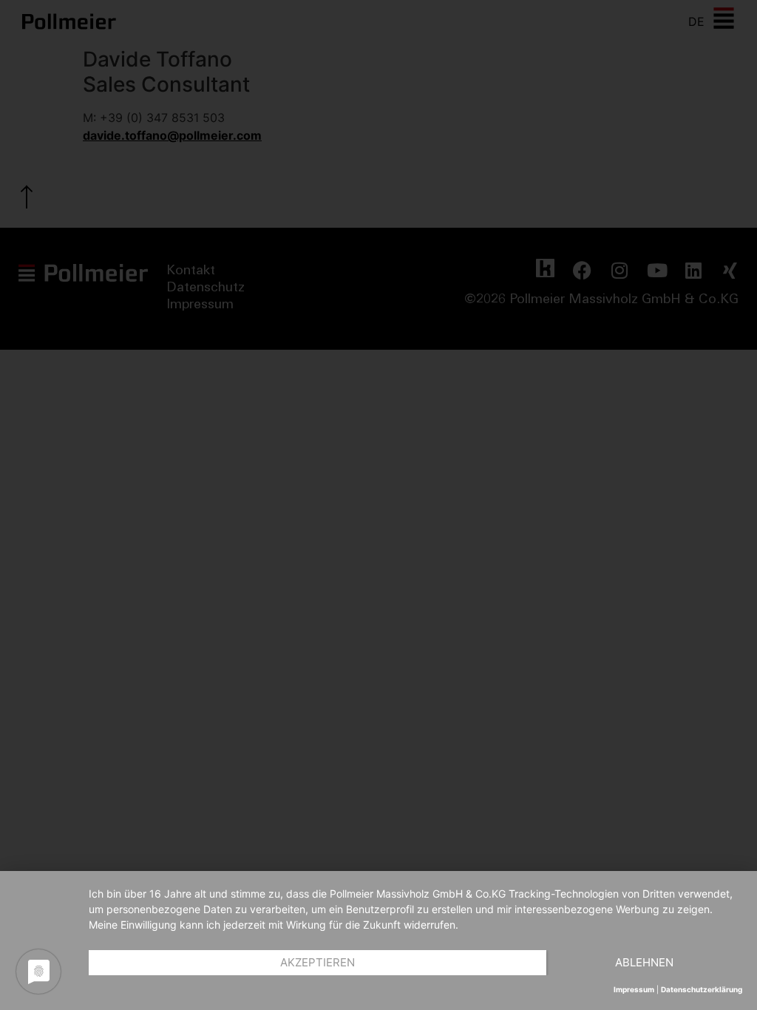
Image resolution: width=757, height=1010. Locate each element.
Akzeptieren (317, 962)
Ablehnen (644, 962)
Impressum (634, 989)
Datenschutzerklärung (701, 989)
